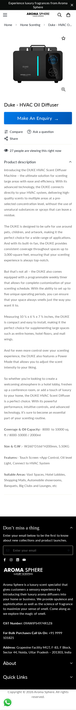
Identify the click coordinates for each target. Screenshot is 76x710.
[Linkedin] (17, 559)
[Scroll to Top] (69, 689)
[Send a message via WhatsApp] (7, 702)
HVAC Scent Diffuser (51, 170)
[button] (68, 15)
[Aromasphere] (38, 15)
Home (8, 25)
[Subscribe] (68, 550)
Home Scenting (30, 25)
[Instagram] (11, 559)
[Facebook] (4, 559)
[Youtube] (24, 559)
